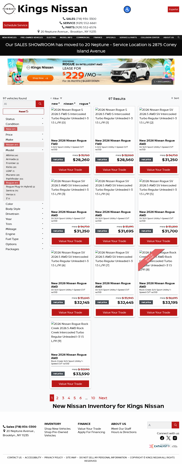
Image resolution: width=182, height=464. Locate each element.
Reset (22, 111)
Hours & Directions (123, 432)
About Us (118, 424)
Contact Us (14, 457)
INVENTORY (52, 424)
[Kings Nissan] (45, 9)
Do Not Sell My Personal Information (103, 457)
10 (93, 397)
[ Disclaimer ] (162, 81)
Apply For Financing (91, 432)
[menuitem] (24, 129)
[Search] (40, 103)
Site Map (71, 457)
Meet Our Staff (121, 429)
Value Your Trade (70, 170)
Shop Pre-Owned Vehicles (56, 433)
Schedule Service (15, 25)
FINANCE (84, 424)
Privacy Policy (53, 457)
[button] (127, 9)
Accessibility (33, 457)
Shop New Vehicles (57, 429)
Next (103, 397)
